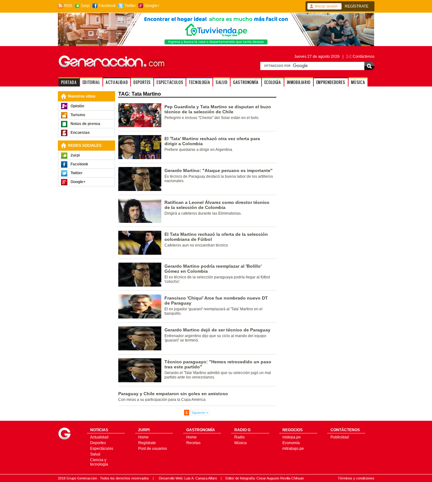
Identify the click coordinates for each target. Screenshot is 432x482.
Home (143, 437)
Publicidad (339, 437)
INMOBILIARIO (299, 82)
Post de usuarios (152, 448)
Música (240, 443)
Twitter (130, 5)
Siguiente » (199, 412)
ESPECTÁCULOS (170, 82)
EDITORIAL (91, 82)
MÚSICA (358, 82)
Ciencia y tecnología (99, 462)
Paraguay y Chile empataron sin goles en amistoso (173, 393)
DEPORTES (142, 82)
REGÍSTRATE (356, 6)
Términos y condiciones (356, 478)
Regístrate (147, 443)
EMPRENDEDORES (330, 82)
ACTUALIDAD (117, 82)
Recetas (193, 443)
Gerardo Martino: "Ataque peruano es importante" (218, 170)
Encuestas (80, 132)
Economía (291, 443)
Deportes (98, 443)
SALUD (221, 82)
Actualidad (99, 437)
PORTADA (69, 82)
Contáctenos (363, 56)
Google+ (152, 5)
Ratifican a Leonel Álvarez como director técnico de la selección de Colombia (216, 205)
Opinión (77, 106)
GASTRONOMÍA (246, 82)
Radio (239, 437)
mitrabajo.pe (293, 448)
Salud (95, 454)
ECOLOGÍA (272, 82)
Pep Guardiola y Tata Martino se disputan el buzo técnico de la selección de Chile (217, 109)
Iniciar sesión (326, 6)
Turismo (78, 115)
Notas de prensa (85, 124)
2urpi (85, 5)
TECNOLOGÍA (199, 82)
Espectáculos (101, 448)
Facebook (107, 5)
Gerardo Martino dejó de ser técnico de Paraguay (217, 329)
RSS (68, 5)
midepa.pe (291, 437)
